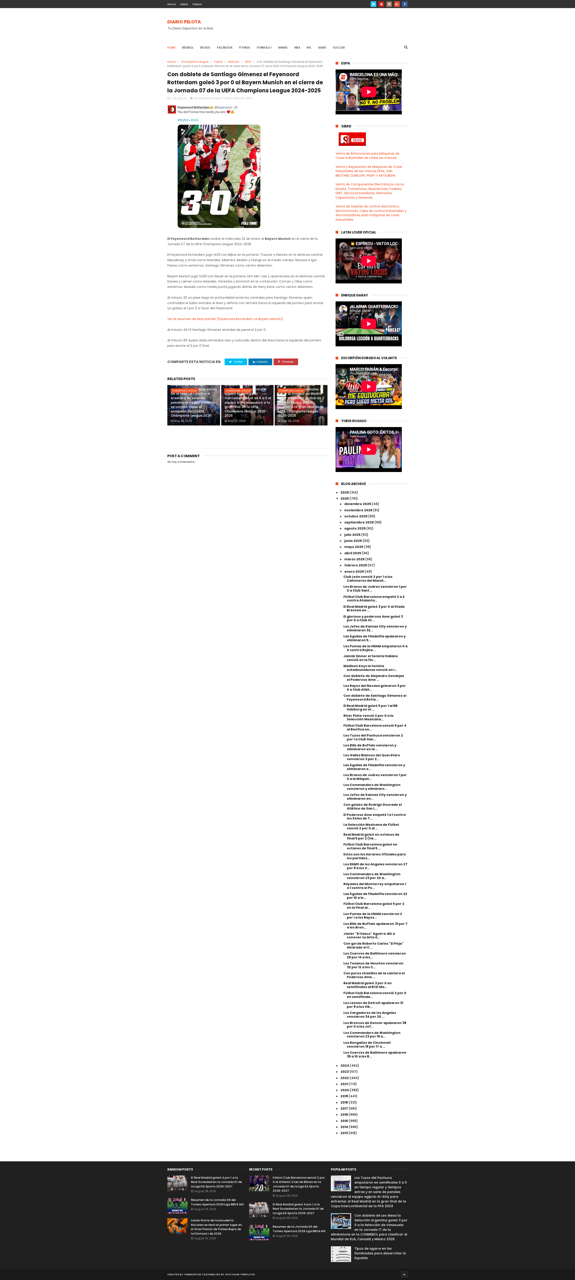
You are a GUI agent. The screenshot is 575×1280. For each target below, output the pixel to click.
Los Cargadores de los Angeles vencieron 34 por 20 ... (369, 1015)
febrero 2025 (356, 565)
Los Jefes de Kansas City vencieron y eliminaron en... (375, 796)
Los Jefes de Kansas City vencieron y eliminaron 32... (375, 628)
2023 (345, 1071)
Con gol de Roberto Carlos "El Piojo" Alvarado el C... (373, 945)
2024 (345, 1065)
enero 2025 (354, 571)
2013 (345, 1133)
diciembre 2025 (358, 504)
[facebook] (405, 4)
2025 (345, 498)
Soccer (339, 47)
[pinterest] (381, 4)
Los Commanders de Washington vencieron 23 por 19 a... (371, 1035)
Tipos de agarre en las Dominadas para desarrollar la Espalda (380, 1253)
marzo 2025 (354, 559)
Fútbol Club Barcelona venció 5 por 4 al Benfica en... (374, 727)
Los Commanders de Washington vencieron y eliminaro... (371, 787)
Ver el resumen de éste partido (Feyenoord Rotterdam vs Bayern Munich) (225, 319)
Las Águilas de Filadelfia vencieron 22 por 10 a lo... (375, 896)
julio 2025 (352, 534)
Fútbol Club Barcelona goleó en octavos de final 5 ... (370, 846)
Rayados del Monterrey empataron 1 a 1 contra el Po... (374, 886)
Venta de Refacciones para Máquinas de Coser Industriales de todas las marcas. (367, 155)
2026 (345, 492)
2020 (345, 1090)
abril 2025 (353, 553)
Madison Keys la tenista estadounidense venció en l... (370, 668)
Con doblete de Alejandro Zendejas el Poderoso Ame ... (373, 678)
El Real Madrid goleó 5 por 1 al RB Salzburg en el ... (370, 707)
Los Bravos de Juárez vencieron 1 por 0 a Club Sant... (375, 588)
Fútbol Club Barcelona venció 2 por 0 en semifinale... (374, 995)
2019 (345, 1096)
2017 (345, 1108)
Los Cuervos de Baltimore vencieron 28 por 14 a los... (374, 955)
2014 (345, 1127)
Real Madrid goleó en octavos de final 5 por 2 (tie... (371, 836)
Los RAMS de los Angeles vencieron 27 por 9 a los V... (375, 866)
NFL (309, 47)
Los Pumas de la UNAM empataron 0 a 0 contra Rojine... (375, 648)
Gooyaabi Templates (240, 1274)
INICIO (171, 4)
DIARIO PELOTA (184, 22)
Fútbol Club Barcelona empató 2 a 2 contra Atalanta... (374, 598)
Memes (283, 47)
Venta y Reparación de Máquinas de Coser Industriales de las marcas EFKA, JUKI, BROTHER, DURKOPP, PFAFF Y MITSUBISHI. (369, 171)
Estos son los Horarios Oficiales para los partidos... (374, 856)
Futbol (218, 62)
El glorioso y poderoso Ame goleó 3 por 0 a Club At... (373, 618)
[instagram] (389, 4)
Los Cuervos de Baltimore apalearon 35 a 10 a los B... (374, 1054)
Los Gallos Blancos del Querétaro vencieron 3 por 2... (371, 757)
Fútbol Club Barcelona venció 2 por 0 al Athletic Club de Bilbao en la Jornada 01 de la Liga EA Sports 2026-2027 (299, 1184)
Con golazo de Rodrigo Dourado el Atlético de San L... (372, 806)
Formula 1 (264, 47)
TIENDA (197, 4)
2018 (345, 1102)
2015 (345, 1121)
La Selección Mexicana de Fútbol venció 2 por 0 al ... (371, 826)
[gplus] (397, 4)
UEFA (248, 62)
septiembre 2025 (359, 522)
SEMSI (184, 4)
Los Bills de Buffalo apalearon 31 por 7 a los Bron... (375, 926)
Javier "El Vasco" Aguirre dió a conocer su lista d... (369, 935)
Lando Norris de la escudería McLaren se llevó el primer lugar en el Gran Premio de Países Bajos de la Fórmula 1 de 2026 (216, 1227)
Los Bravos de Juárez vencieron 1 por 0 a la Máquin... (375, 777)
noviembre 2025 (358, 510)
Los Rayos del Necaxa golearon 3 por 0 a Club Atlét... (374, 687)
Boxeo (205, 47)
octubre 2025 (356, 516)
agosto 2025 (355, 528)
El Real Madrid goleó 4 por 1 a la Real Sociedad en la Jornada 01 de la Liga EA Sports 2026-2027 (216, 1182)
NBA (297, 47)
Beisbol (188, 47)
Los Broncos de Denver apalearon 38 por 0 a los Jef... (374, 1025)
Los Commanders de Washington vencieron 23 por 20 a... (371, 876)
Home (171, 47)
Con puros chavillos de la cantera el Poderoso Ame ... (374, 975)
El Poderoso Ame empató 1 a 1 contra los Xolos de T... (374, 817)
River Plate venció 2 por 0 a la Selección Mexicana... (368, 717)
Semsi (322, 47)
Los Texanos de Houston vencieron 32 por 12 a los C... (373, 965)
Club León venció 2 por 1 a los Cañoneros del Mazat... (367, 578)
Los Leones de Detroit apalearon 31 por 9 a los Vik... (373, 1005)
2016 (345, 1114)
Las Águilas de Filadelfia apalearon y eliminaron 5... (374, 638)
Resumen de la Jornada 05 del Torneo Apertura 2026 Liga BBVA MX (217, 1202)
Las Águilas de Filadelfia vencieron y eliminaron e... (374, 767)
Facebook (224, 47)
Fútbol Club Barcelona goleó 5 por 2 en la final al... (373, 906)
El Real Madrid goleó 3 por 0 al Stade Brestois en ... (374, 608)
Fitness (244, 47)
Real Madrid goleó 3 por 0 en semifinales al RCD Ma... (367, 985)
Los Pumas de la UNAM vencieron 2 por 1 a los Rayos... (372, 916)
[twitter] (373, 4)
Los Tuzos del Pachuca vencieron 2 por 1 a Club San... (373, 737)
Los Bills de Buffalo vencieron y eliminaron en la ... (369, 747)
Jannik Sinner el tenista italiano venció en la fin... (370, 658)
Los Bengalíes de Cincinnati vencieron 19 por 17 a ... (367, 1044)
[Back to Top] (404, 1274)
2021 (345, 1084)
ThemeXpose (192, 1274)
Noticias (233, 62)
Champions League (194, 62)
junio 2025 (353, 541)
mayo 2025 (354, 547)
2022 (345, 1078)
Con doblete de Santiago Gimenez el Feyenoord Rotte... (374, 697)
